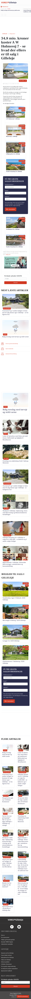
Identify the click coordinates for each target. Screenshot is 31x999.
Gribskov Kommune (6, 964)
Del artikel (21, 80)
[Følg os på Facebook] (12, 927)
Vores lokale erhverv (6, 955)
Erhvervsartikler (5, 962)
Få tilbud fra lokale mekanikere (9, 968)
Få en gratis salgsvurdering (8, 966)
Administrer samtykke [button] (7, 944)
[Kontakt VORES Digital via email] (19, 927)
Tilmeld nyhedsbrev (23, 996)
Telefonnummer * (9, 184)
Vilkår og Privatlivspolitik (8, 939)
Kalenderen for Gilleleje (7, 957)
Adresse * (7, 196)
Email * (7, 190)
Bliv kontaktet (10, 209)
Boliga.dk (8, 254)
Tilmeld (15, 282)
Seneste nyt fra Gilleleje (7, 953)
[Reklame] (15, 262)
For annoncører (5, 937)
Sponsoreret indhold (6, 971)
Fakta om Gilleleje (6, 959)
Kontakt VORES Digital (7, 942)
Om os (3, 935)
